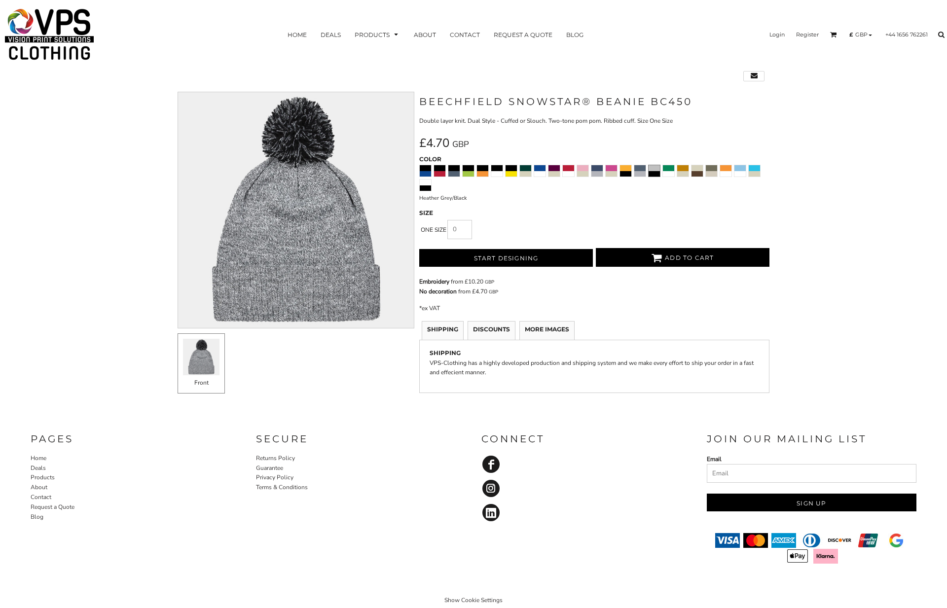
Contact (41, 497)
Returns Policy (275, 458)
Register (807, 34)
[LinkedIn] (491, 512)
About (39, 487)
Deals (38, 468)
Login (777, 34)
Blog (37, 517)
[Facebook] (491, 464)
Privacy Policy (274, 477)
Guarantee (269, 468)
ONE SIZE (433, 230)
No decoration (438, 291)
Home (38, 458)
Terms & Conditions (282, 487)
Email (714, 459)
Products (43, 477)
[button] (377, 34)
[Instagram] (491, 488)
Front (201, 383)
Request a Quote (52, 507)
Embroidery (434, 282)
